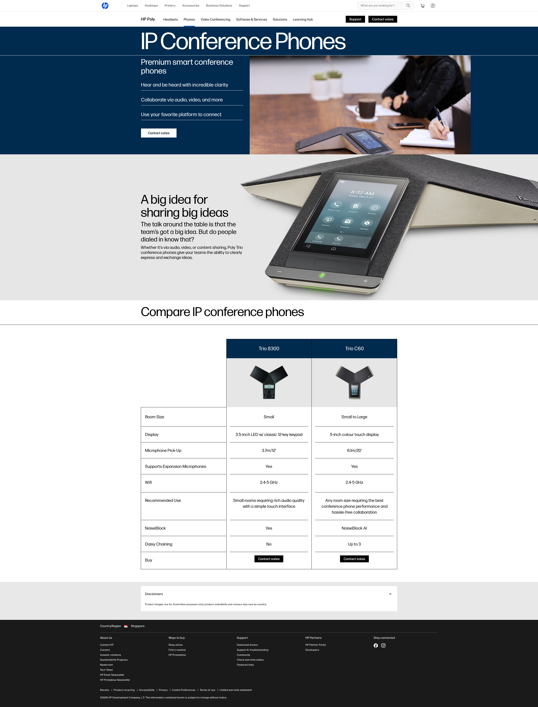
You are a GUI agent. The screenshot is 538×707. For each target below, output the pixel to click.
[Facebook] (376, 645)
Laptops (132, 5)
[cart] (423, 6)
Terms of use (207, 690)
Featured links (245, 664)
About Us (106, 638)
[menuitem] (132, 6)
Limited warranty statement (236, 690)
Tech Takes (106, 669)
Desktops (151, 5)
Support (244, 5)
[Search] (408, 5)
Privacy (163, 690)
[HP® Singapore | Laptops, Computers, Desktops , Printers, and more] (105, 6)
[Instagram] (383, 645)
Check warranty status (250, 659)
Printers (170, 5)
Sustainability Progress (114, 659)
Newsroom (106, 664)
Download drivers (247, 644)
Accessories (190, 5)
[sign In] (433, 6)
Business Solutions (219, 5)
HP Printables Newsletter (115, 679)
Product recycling (124, 690)
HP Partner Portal (315, 644)
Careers (105, 649)
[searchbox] (382, 6)
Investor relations (110, 654)
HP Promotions (177, 654)
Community (243, 654)
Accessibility (146, 690)
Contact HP (106, 644)
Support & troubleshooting (252, 649)
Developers (312, 649)
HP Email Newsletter (112, 674)
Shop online (176, 644)
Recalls (104, 690)
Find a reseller (177, 649)
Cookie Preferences (183, 690)
